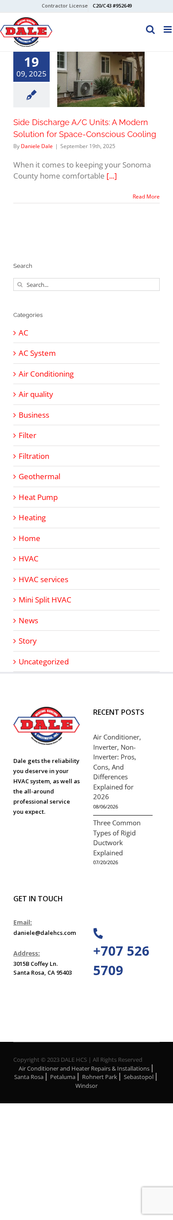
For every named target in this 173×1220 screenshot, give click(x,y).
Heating (32, 517)
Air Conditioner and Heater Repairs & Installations (84, 1068)
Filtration (34, 456)
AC (23, 333)
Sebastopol (138, 1077)
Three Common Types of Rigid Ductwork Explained (117, 837)
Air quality (36, 394)
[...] (111, 176)
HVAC (29, 558)
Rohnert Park (99, 1077)
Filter (27, 435)
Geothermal (39, 476)
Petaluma (62, 1077)
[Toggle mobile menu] (168, 29)
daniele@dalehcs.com (44, 933)
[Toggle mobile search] (150, 29)
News (28, 620)
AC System (37, 353)
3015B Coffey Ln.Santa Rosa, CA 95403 (42, 968)
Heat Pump (38, 497)
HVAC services (43, 579)
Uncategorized (44, 661)
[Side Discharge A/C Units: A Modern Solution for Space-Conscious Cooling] (101, 79)
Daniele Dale (37, 146)
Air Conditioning (46, 374)
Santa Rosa (28, 1077)
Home (29, 538)
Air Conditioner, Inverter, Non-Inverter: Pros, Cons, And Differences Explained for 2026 (117, 766)
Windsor (86, 1086)
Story (28, 641)
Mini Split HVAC (45, 600)
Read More (146, 196)
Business (34, 415)
